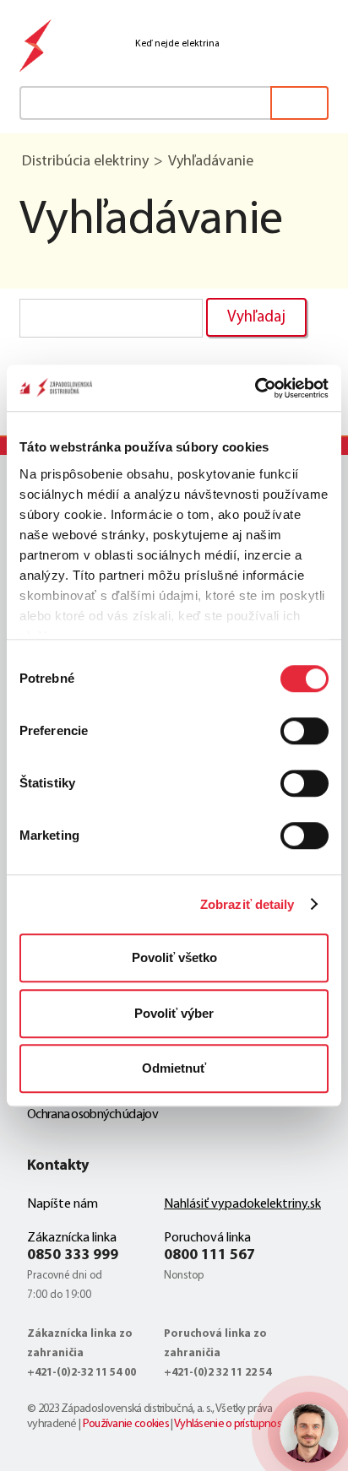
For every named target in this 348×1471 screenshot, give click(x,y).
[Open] (309, 1433)
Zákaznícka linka (72, 1238)
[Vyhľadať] (299, 103)
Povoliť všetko (174, 957)
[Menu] (317, 43)
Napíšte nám (62, 1204)
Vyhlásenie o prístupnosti (230, 1424)
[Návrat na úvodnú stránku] (36, 48)
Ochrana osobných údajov (92, 1115)
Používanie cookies (126, 1424)
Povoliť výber (174, 1013)
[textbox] (174, 103)
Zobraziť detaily (247, 904)
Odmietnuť (174, 1068)
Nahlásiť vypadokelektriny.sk (242, 1204)
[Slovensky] (278, 44)
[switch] (304, 730)
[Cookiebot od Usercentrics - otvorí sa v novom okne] (255, 388)
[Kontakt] (238, 44)
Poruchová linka (207, 1238)
